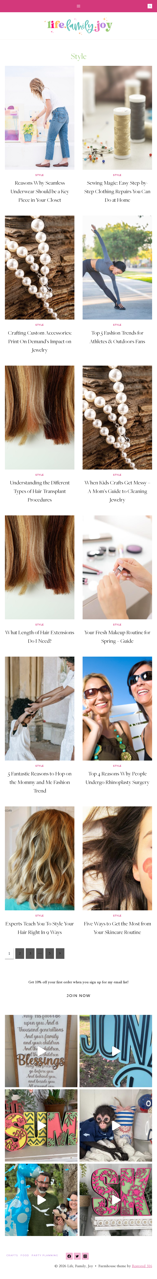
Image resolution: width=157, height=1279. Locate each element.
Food (25, 1255)
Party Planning (45, 1255)
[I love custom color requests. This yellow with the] (41, 1125)
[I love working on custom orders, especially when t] (41, 1051)
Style (39, 175)
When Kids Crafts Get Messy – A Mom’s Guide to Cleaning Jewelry (117, 491)
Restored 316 (142, 1266)
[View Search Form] (150, 6)
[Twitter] (77, 1256)
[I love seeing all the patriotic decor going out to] (116, 1125)
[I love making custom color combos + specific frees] (116, 1200)
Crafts (12, 1255)
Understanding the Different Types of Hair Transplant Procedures (40, 491)
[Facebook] (69, 1256)
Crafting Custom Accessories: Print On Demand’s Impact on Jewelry (40, 341)
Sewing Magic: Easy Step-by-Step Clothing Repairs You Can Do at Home (117, 191)
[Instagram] (85, 1256)
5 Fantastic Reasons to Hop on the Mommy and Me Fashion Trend (40, 782)
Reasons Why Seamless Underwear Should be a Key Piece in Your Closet (39, 191)
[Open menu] (78, 6)
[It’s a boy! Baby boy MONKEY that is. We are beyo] (41, 1200)
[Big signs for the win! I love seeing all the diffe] (116, 1051)
